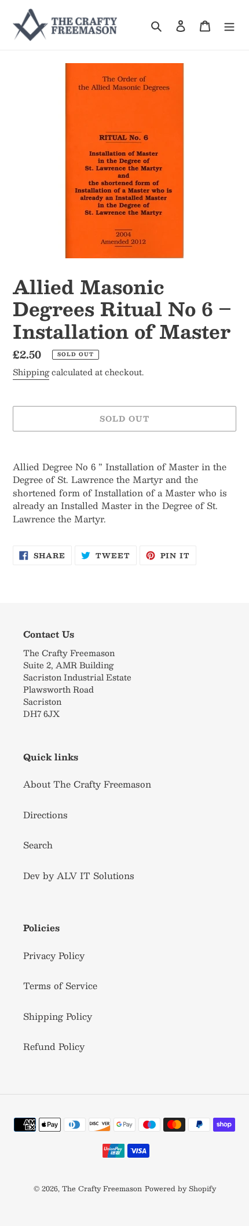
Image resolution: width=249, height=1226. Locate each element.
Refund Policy (54, 1046)
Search (38, 844)
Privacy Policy (54, 955)
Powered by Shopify (180, 1188)
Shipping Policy (57, 1016)
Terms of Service (60, 985)
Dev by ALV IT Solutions (78, 875)
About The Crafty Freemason (87, 784)
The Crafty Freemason (102, 1188)
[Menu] (229, 24)
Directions (45, 814)
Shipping (31, 372)
